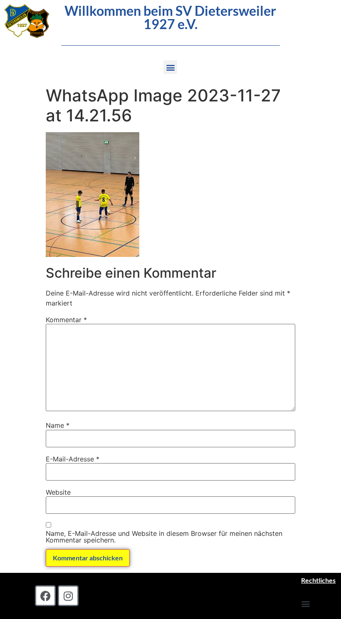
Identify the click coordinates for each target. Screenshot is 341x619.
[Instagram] (68, 595)
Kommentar (66, 319)
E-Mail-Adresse (72, 459)
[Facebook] (45, 595)
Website (58, 492)
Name (57, 425)
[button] (170, 67)
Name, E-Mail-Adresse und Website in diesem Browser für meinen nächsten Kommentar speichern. (164, 536)
